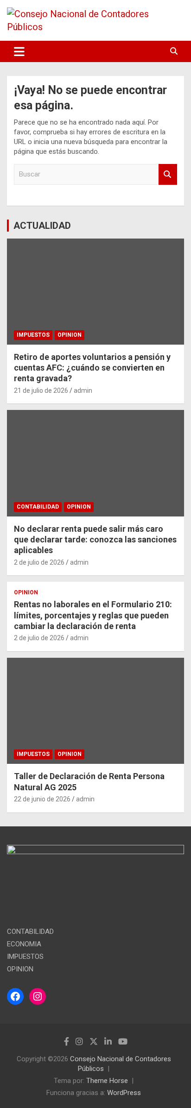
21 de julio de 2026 (41, 390)
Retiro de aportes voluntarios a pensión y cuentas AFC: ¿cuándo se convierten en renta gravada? (92, 368)
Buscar (168, 174)
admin (83, 390)
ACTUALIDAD (42, 225)
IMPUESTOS (33, 335)
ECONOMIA (24, 944)
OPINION (69, 335)
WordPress (124, 1093)
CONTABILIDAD (38, 507)
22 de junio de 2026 (42, 799)
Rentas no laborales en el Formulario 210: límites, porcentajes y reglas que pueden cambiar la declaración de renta (93, 615)
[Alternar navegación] (19, 51)
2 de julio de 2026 (39, 562)
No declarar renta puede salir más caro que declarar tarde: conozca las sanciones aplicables (95, 539)
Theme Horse (107, 1081)
